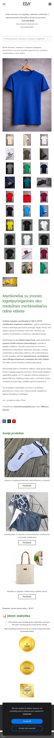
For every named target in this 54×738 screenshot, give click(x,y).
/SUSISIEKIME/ (27, 27)
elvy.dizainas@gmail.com (27, 24)
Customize (27, 714)
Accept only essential (27, 728)
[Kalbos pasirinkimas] (49, 4)
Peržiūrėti (27, 486)
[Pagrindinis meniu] (4, 4)
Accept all (27, 721)
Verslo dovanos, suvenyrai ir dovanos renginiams (22, 47)
